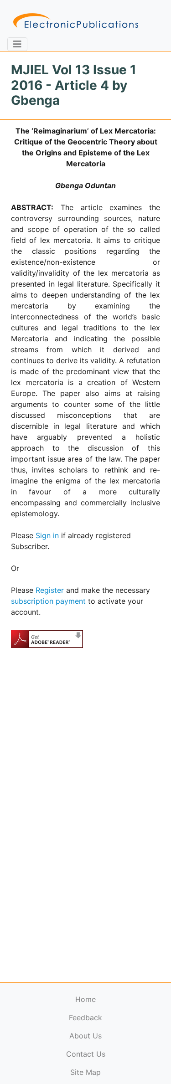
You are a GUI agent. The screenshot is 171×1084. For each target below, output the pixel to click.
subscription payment (48, 601)
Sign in (47, 535)
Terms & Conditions (78, 1063)
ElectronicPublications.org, (47, 1046)
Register (50, 590)
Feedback (85, 1017)
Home (85, 999)
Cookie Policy (28, 1063)
